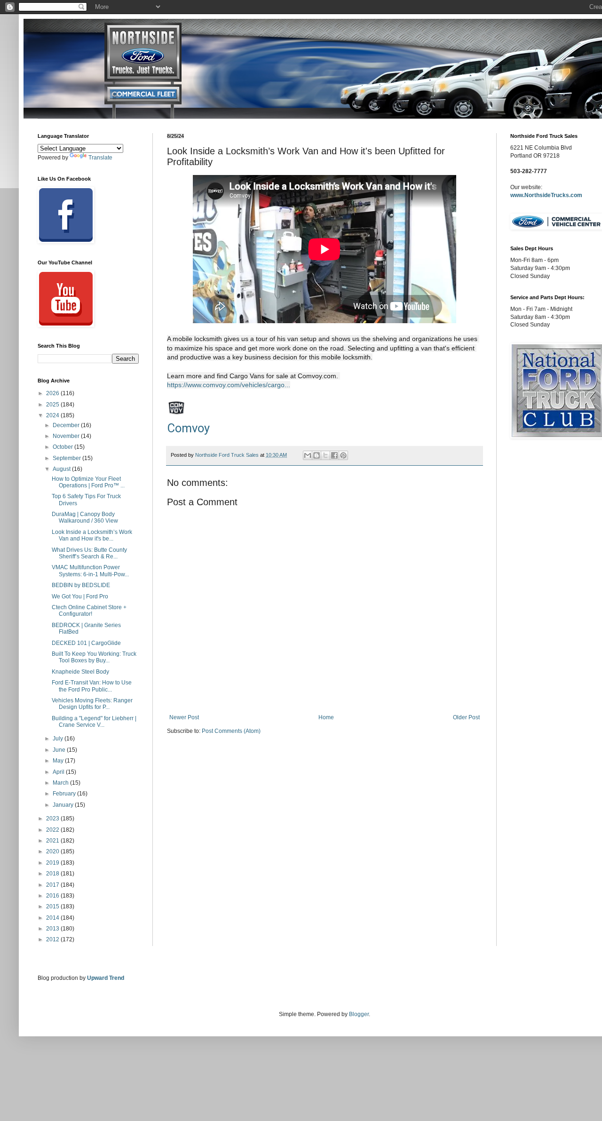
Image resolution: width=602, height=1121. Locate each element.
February (65, 793)
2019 (53, 862)
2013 (53, 928)
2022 (53, 830)
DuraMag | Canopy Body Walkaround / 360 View (85, 517)
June (60, 750)
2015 (53, 906)
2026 (53, 393)
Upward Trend (105, 978)
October (63, 447)
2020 (53, 851)
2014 (53, 917)
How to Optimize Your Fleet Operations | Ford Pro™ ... (88, 482)
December (67, 425)
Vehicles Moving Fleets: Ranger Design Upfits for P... (92, 703)
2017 (53, 885)
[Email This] (307, 455)
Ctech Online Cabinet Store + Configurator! (89, 610)
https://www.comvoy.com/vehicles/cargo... (228, 385)
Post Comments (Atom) (231, 731)
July (58, 738)
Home (326, 717)
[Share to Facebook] (334, 455)
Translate (100, 157)
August (62, 469)
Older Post (466, 717)
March (61, 782)
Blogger (359, 1014)
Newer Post (184, 717)
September (67, 458)
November (67, 436)
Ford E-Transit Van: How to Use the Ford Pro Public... (92, 685)
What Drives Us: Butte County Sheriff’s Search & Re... (89, 553)
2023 (53, 818)
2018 (53, 873)
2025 (53, 404)
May (59, 760)
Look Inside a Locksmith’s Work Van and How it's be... (92, 535)
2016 (53, 895)
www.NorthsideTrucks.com (546, 195)
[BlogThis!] (316, 455)
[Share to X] (325, 455)
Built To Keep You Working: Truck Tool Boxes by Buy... (94, 657)
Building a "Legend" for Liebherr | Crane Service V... (94, 721)
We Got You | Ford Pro (80, 596)
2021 (53, 840)
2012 (53, 939)
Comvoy (188, 428)
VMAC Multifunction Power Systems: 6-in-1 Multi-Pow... (90, 570)
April (59, 772)
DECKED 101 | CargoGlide (86, 643)
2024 (53, 415)
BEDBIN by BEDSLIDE (81, 585)
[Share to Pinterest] (343, 455)
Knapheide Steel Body (80, 671)
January (64, 805)
